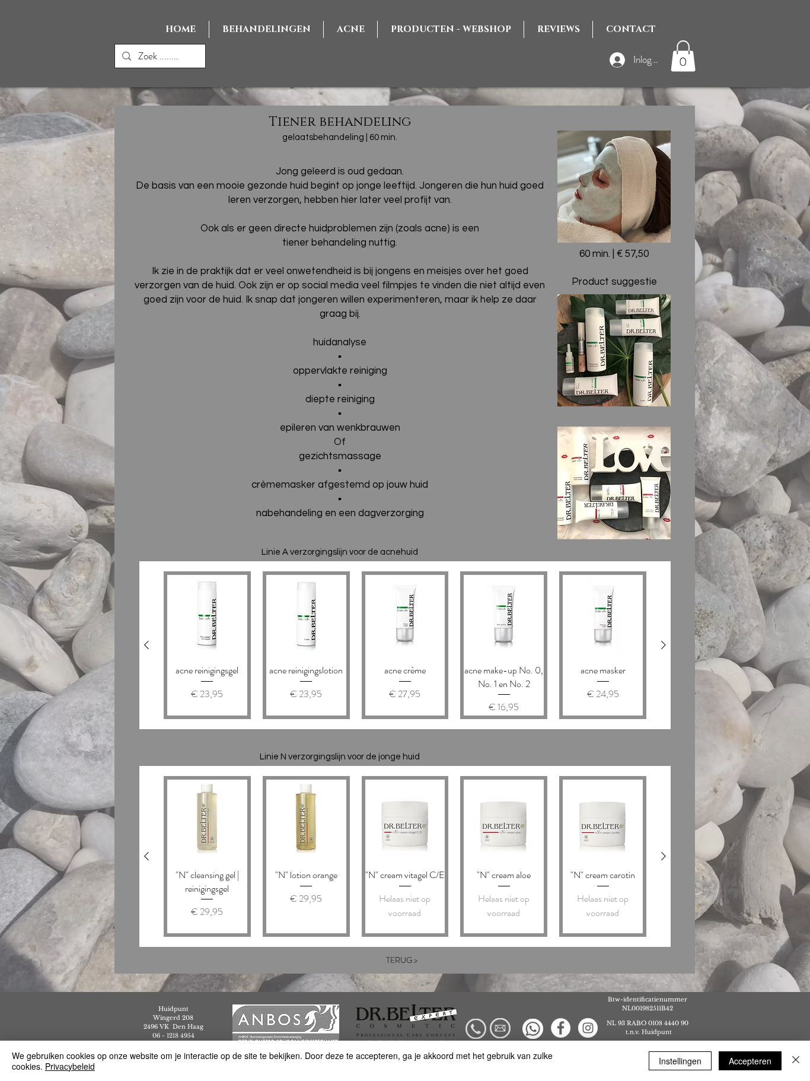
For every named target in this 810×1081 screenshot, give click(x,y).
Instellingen (680, 1061)
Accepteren (750, 1061)
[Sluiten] (796, 1061)
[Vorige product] (146, 645)
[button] (683, 56)
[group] (405, 645)
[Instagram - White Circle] (588, 1028)
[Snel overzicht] (207, 615)
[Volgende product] (663, 645)
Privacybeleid (70, 1066)
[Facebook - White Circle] (560, 1028)
